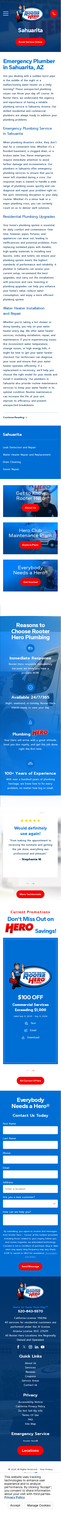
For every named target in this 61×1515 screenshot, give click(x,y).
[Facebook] (18, 1347)
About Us (30, 1363)
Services (30, 1367)
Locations (30, 1450)
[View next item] (33, 883)
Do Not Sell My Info (30, 1411)
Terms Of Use (30, 1415)
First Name (9, 1123)
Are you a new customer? (19, 1197)
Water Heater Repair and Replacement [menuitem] (27, 455)
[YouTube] (42, 1347)
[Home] (29, 13)
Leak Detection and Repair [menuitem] (19, 447)
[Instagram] (30, 1347)
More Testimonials (30, 894)
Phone (7, 1153)
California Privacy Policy (30, 1406)
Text (33, 1023)
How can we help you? (17, 1211)
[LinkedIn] (36, 1347)
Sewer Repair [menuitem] (11, 469)
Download (33, 1037)
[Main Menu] (5, 13)
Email (33, 1030)
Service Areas (30, 1380)
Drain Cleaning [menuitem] (12, 462)
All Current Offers (30, 1080)
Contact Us (30, 1385)
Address (8, 1182)
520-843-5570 (30, 1311)
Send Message (30, 1266)
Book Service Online (30, 41)
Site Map (30, 1424)
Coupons (30, 1376)
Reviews (30, 1372)
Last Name (9, 1138)
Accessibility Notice (30, 1402)
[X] (24, 1347)
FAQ (30, 1419)
